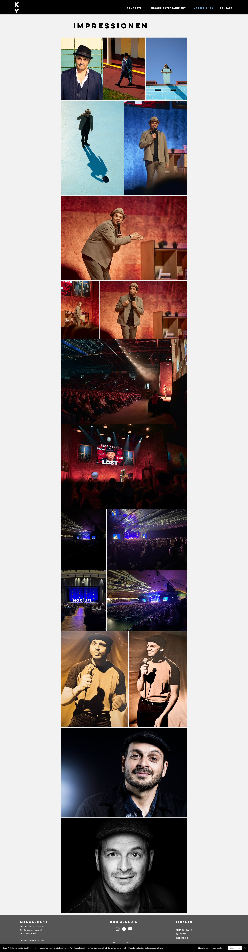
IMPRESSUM (130, 943)
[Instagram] (117, 928)
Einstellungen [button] (203, 948)
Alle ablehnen (218, 948)
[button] (130, 928)
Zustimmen (235, 948)
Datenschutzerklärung (154, 948)
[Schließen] (244, 948)
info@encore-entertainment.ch (33, 940)
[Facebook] (123, 928)
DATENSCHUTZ (118, 943)
